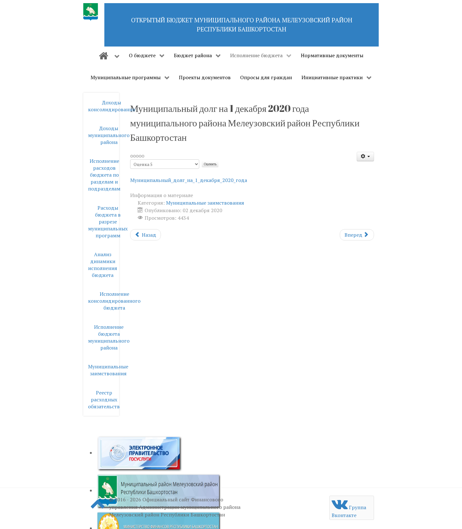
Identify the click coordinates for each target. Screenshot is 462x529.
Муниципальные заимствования (205, 202)
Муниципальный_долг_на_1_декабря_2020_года (188, 180)
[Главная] (109, 56)
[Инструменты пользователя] (365, 156)
